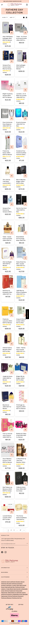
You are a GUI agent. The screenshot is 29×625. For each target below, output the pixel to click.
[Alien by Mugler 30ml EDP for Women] (7, 253)
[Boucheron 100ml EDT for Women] (7, 396)
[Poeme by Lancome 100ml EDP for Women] (7, 310)
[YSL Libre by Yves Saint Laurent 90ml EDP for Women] (7, 171)
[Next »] (24, 530)
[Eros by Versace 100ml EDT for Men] (21, 113)
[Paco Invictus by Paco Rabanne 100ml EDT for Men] (7, 113)
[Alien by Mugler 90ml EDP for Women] (21, 56)
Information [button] (5, 567)
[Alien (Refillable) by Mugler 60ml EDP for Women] (7, 28)
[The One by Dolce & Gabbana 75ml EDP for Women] (21, 507)
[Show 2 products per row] (26, 17)
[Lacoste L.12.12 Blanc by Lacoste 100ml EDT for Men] (21, 85)
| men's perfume (10, 581)
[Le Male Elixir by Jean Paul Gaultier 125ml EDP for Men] (21, 450)
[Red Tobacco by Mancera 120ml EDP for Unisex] (7, 478)
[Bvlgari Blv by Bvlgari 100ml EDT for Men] (21, 367)
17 (20, 530)
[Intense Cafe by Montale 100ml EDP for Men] (7, 339)
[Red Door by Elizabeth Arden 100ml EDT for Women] (7, 282)
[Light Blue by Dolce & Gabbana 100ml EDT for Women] (21, 282)
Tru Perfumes (14, 623)
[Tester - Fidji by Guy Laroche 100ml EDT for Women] (21, 339)
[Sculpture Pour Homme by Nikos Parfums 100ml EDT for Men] (21, 142)
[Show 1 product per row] (23, 17)
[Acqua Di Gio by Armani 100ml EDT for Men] (21, 310)
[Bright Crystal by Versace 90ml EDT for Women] (7, 85)
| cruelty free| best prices (19, 585)
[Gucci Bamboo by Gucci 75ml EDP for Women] (7, 450)
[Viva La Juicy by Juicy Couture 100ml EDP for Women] (7, 425)
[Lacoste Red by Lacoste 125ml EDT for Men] (7, 507)
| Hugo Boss (9, 589)
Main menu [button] (4, 572)
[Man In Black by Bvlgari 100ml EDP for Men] (21, 171)
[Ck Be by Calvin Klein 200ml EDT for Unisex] (21, 478)
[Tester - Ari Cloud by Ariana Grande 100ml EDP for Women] (21, 28)
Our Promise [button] (5, 577)
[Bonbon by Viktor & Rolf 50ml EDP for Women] (21, 425)
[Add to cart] (12, 33)
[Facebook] (2, 552)
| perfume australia (16, 583)
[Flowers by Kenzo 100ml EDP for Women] (7, 142)
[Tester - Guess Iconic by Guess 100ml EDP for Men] (7, 228)
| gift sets (8, 583)
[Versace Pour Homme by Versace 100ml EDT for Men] (7, 199)
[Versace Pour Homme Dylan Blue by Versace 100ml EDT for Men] (7, 56)
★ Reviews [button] (27, 314)
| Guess (17, 581)
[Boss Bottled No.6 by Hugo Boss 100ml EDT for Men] (21, 228)
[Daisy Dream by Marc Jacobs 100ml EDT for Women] (21, 253)
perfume (3, 581)
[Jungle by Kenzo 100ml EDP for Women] (7, 367)
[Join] (26, 543)
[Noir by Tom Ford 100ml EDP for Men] (21, 199)
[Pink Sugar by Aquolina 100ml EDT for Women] (21, 396)
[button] (6, 42)
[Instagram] (6, 552)
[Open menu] (3, 5)
